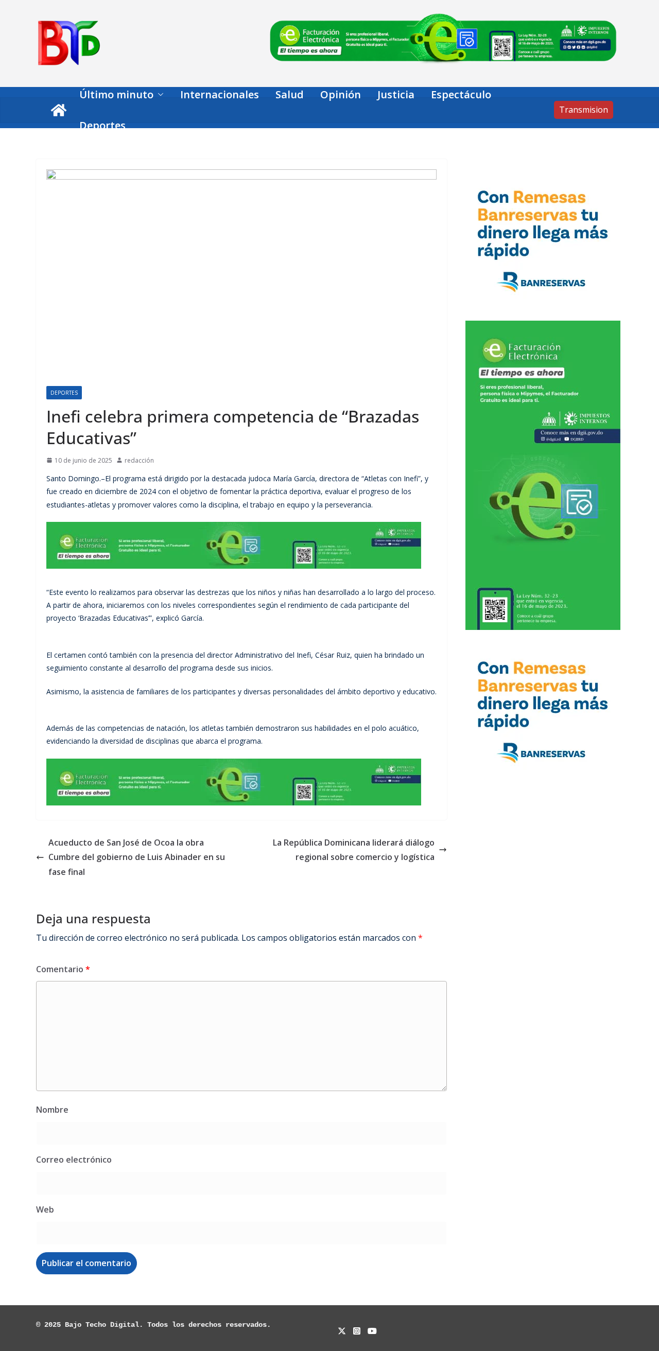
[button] (158, 94)
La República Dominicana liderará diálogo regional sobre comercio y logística (354, 850)
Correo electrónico (74, 1159)
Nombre (52, 1109)
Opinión (340, 94)
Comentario (63, 969)
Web (45, 1209)
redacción (139, 460)
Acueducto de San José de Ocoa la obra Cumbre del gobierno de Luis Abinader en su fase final (136, 857)
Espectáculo (461, 94)
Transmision (583, 109)
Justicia (395, 94)
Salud (289, 94)
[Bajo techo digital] (58, 110)
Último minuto (116, 94)
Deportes (102, 125)
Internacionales (219, 94)
